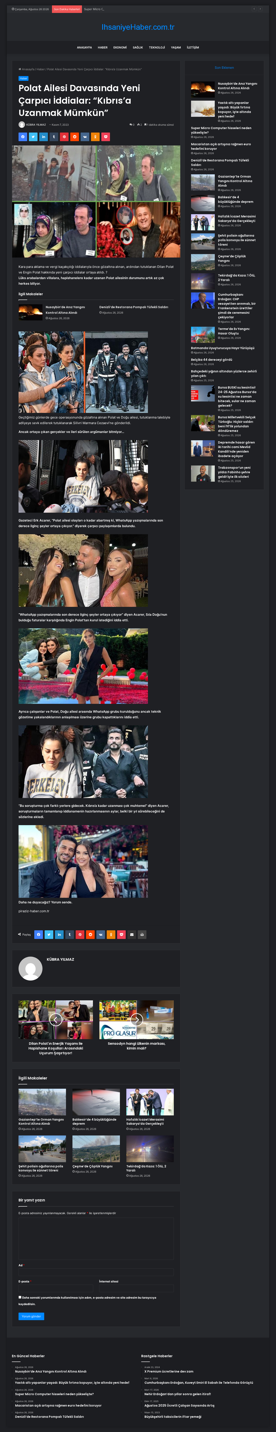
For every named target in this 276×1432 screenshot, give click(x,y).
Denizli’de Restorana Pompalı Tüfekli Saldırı (133, 307)
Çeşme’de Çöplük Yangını (92, 1166)
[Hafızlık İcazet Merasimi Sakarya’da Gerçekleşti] (150, 1102)
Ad (22, 1265)
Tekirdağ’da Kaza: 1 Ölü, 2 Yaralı (146, 1168)
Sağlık (138, 47)
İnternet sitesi (108, 1281)
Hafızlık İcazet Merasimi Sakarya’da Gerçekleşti (145, 1121)
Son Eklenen (224, 68)
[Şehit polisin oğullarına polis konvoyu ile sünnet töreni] (42, 1148)
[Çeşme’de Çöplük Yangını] (96, 1148)
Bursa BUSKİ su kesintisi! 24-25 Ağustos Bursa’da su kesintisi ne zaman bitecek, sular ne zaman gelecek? (237, 396)
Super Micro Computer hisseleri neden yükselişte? (118, 9)
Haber (102, 47)
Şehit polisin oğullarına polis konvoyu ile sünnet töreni (41, 1168)
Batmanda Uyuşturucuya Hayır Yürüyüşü (222, 348)
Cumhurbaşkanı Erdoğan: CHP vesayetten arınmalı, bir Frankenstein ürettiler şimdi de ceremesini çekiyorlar (237, 305)
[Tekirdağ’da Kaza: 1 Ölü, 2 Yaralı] (150, 1148)
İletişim (193, 47)
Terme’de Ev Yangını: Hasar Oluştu (234, 331)
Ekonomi (120, 47)
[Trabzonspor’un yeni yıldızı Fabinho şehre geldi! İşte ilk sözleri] (203, 473)
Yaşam (176, 47)
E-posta (25, 1281)
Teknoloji (157, 47)
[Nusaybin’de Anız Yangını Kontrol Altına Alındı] (30, 312)
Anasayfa (84, 47)
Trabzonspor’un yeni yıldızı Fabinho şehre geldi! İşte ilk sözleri (234, 472)
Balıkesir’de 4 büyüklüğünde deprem (94, 1121)
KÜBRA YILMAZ (36, 124)
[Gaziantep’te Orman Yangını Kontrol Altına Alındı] (42, 1102)
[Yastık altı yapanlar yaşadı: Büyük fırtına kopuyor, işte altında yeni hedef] (203, 109)
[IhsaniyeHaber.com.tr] (138, 27)
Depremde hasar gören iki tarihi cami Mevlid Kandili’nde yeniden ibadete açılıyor (236, 449)
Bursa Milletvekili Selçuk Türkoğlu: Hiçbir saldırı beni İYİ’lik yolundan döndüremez (237, 424)
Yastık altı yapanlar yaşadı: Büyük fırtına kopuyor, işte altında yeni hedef (234, 110)
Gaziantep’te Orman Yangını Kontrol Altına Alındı (41, 1121)
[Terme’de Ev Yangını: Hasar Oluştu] (203, 335)
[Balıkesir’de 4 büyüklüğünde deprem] (96, 1102)
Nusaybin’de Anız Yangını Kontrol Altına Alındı (237, 85)
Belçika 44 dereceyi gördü (211, 360)
